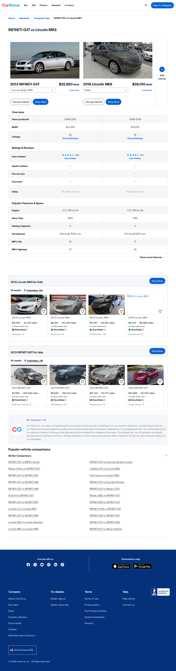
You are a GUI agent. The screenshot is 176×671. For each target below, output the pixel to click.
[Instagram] (49, 565)
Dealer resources (60, 604)
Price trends (14, 623)
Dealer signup (58, 598)
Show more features (151, 257)
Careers (12, 629)
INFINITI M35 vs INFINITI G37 (105, 502)
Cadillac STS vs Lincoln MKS (105, 468)
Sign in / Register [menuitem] (162, 5)
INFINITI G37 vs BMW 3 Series (24, 462)
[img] (27, 330)
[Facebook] (28, 565)
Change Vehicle (21, 101)
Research (24, 18)
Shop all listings (70, 138)
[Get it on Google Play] (142, 566)
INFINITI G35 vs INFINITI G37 (105, 515)
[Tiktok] (62, 565)
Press (11, 610)
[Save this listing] (43, 311)
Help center (129, 598)
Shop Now (40, 101)
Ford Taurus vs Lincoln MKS (105, 475)
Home (11, 18)
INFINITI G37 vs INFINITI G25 (23, 475)
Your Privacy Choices (96, 610)
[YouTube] (42, 565)
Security (89, 623)
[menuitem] (26, 5)
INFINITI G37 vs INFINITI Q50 (105, 522)
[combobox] (22, 650)
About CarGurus (17, 598)
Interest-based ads (95, 617)
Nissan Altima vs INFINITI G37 (24, 468)
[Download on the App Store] (121, 566)
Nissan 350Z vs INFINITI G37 (105, 495)
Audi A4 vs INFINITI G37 (21, 495)
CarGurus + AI (38, 420)
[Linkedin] (55, 565)
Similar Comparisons (19, 455)
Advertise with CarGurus (21, 635)
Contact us (129, 604)
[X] (35, 565)
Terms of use (91, 598)
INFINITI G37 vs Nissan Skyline (106, 528)
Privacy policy (92, 604)
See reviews (70, 158)
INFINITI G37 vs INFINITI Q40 (23, 488)
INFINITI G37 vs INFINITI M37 (23, 502)
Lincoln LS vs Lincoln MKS (22, 508)
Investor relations (17, 617)
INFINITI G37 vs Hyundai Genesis (107, 482)
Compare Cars (42, 18)
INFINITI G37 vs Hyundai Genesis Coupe (111, 462)
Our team (13, 604)
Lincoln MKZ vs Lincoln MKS (23, 528)
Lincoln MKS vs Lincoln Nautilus (25, 522)
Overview (74, 90)
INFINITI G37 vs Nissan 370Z (105, 488)
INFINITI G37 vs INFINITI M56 (23, 515)
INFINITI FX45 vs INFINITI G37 (105, 508)
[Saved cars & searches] (146, 5)
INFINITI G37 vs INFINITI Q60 (23, 482)
